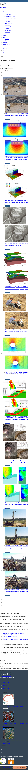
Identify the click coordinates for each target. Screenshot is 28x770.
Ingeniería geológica (9, 156)
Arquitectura (8, 30)
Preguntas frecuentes (10, 18)
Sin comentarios (6, 709)
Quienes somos (9, 13)
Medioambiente (9, 27)
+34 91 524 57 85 (3, 0)
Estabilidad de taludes (9, 416)
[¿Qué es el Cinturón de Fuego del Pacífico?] (8, 705)
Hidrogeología (22, 200)
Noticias (7, 39)
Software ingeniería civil (18, 157)
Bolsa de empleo (7, 34)
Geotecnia (7, 25)
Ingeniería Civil (8, 23)
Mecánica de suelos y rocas (19, 156)
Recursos (5, 35)
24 (3, 74)
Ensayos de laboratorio (19, 242)
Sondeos (7, 546)
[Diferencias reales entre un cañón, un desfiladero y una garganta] (8, 738)
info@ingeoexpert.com (11, 0)
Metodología (8, 14)
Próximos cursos (19, 373)
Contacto (5, 42)
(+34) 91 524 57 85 (6, 676)
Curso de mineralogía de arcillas (13, 245)
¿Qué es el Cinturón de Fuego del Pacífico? (13, 706)
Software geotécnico (9, 157)
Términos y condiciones (7, 765)
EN (3, 52)
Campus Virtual (6, 44)
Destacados (7, 200)
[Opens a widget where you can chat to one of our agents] (19, 767)
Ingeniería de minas (11, 546)
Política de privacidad (7, 766)
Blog (4, 37)
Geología (7, 21)
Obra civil (13, 373)
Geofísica (15, 329)
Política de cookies (6, 767)
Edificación (7, 242)
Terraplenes (11, 546)
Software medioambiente (10, 287)
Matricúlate (7, 119)
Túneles (16, 374)
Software (7, 32)
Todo (4, 75)
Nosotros (5, 11)
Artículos (7, 40)
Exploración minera (9, 329)
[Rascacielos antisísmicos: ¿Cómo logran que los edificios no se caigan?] (8, 722)
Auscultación (13, 113)
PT (3, 54)
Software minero (11, 374)
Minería (7, 28)
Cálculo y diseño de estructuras (16, 156)
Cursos (4, 20)
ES (3, 50)
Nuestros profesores (10, 16)
